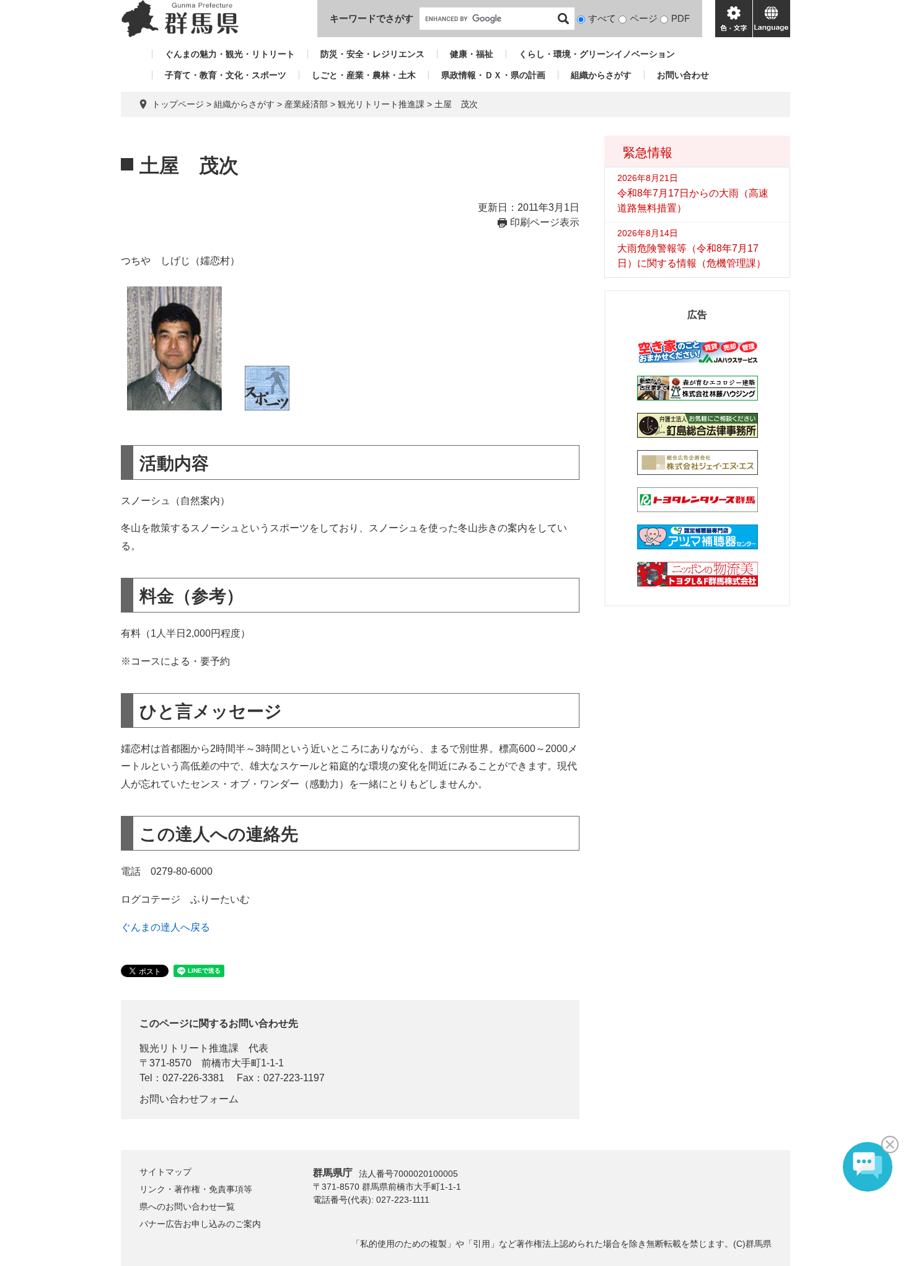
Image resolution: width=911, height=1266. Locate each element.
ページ (644, 18)
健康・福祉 (471, 54)
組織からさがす (601, 75)
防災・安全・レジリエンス (372, 54)
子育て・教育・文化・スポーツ (225, 75)
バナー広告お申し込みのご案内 (200, 1224)
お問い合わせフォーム (189, 1099)
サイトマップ (165, 1172)
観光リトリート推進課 (381, 104)
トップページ (178, 104)
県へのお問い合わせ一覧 (187, 1206)
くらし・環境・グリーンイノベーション (597, 54)
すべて (602, 18)
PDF (680, 18)
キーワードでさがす (371, 18)
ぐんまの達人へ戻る (165, 927)
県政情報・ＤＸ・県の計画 (493, 75)
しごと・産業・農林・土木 (364, 75)
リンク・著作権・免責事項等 (195, 1189)
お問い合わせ (683, 75)
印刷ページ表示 (544, 222)
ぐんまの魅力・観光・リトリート (230, 54)
